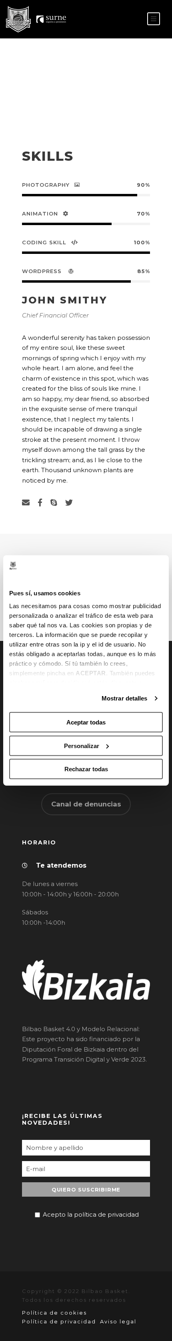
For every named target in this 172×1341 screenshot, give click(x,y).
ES (118, 19)
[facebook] (40, 503)
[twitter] (69, 503)
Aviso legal (118, 1321)
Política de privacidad (59, 1321)
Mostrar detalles (125, 698)
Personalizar (81, 745)
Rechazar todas (86, 769)
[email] (26, 503)
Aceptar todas (86, 722)
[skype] (53, 503)
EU (130, 19)
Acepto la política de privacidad (91, 1214)
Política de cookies (54, 1312)
